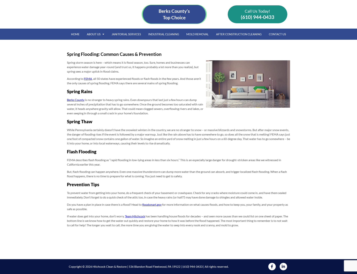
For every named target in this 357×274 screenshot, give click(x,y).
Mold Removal (197, 34)
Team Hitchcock (135, 216)
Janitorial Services (126, 34)
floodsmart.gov (152, 204)
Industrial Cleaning (163, 34)
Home (75, 34)
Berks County (75, 100)
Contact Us (277, 34)
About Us (94, 34)
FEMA (88, 78)
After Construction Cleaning (239, 34)
